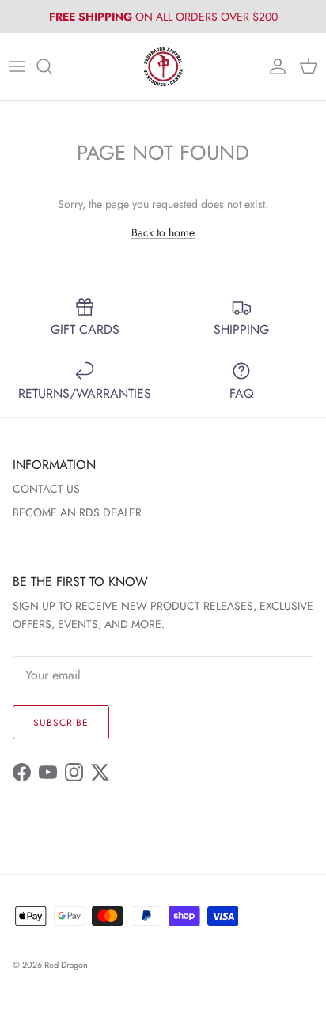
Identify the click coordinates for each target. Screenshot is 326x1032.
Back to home (163, 232)
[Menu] (17, 66)
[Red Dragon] (163, 67)
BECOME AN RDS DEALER (77, 512)
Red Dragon (66, 964)
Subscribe (61, 723)
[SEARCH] (52, 66)
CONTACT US (46, 489)
